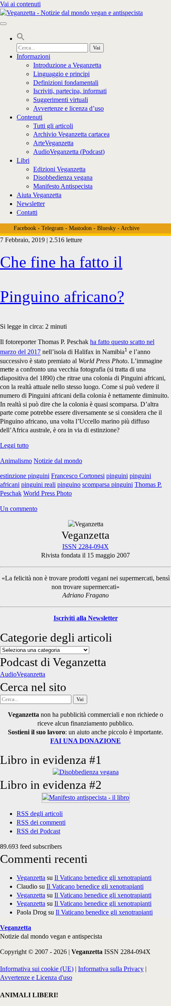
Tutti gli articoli (53, 125)
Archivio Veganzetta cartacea (71, 134)
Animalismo (16, 460)
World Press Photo (47, 493)
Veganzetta (31, 877)
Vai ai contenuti (20, 3)
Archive (130, 228)
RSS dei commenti (41, 822)
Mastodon (80, 228)
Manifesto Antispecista (63, 186)
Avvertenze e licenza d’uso (68, 108)
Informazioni (33, 56)
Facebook (25, 228)
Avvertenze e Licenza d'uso (36, 977)
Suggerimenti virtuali (60, 99)
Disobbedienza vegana (63, 177)
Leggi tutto (14, 445)
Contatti (27, 212)
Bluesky (106, 228)
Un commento (18, 508)
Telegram (53, 228)
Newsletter (31, 203)
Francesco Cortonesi (78, 475)
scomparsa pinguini (107, 484)
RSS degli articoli (40, 813)
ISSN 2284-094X (85, 546)
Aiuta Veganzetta (39, 194)
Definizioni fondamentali (65, 82)
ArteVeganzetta (53, 142)
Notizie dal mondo (58, 460)
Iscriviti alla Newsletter (86, 618)
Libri (23, 160)
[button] (21, 38)
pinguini (117, 475)
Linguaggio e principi (61, 73)
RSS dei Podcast (38, 831)
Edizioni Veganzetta (59, 169)
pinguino (69, 484)
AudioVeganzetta (22, 674)
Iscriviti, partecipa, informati (70, 90)
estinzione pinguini (24, 475)
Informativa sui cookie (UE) (36, 968)
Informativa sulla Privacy (111, 968)
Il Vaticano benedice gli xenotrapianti (102, 877)
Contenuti (29, 117)
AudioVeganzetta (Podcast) (69, 151)
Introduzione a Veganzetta (67, 65)
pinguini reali (38, 484)
